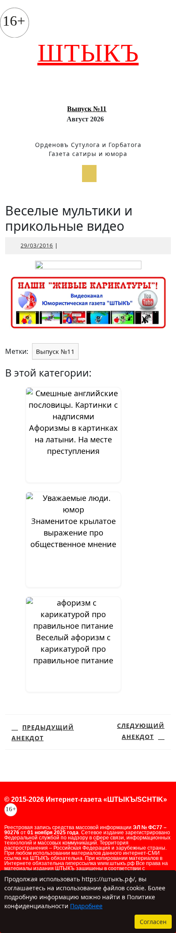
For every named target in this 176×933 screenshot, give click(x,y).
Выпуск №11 (86, 108)
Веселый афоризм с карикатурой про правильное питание (73, 648)
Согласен (153, 922)
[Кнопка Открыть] (89, 173)
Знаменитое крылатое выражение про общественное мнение (73, 532)
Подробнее (86, 906)
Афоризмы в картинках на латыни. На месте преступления (73, 439)
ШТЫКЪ (88, 53)
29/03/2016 (37, 245)
